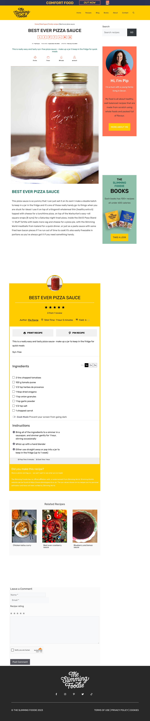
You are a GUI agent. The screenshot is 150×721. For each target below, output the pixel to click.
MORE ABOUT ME (119, 127)
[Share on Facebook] (45, 37)
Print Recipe (34, 333)
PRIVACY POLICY (119, 710)
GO (131, 32)
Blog (97, 13)
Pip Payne (33, 320)
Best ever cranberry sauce (52, 546)
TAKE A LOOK (119, 237)
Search (106, 26)
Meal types (43, 24)
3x (95, 365)
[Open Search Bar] (133, 12)
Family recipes (53, 24)
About (115, 13)
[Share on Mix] (50, 37)
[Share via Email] (65, 37)
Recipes (88, 13)
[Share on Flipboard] (70, 37)
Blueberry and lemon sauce (83, 546)
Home (79, 13)
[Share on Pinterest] (55, 37)
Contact (125, 13)
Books (106, 13)
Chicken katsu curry (22, 545)
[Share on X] (40, 37)
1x (86, 365)
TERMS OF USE (101, 710)
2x (91, 365)
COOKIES (134, 710)
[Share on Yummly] (60, 37)
